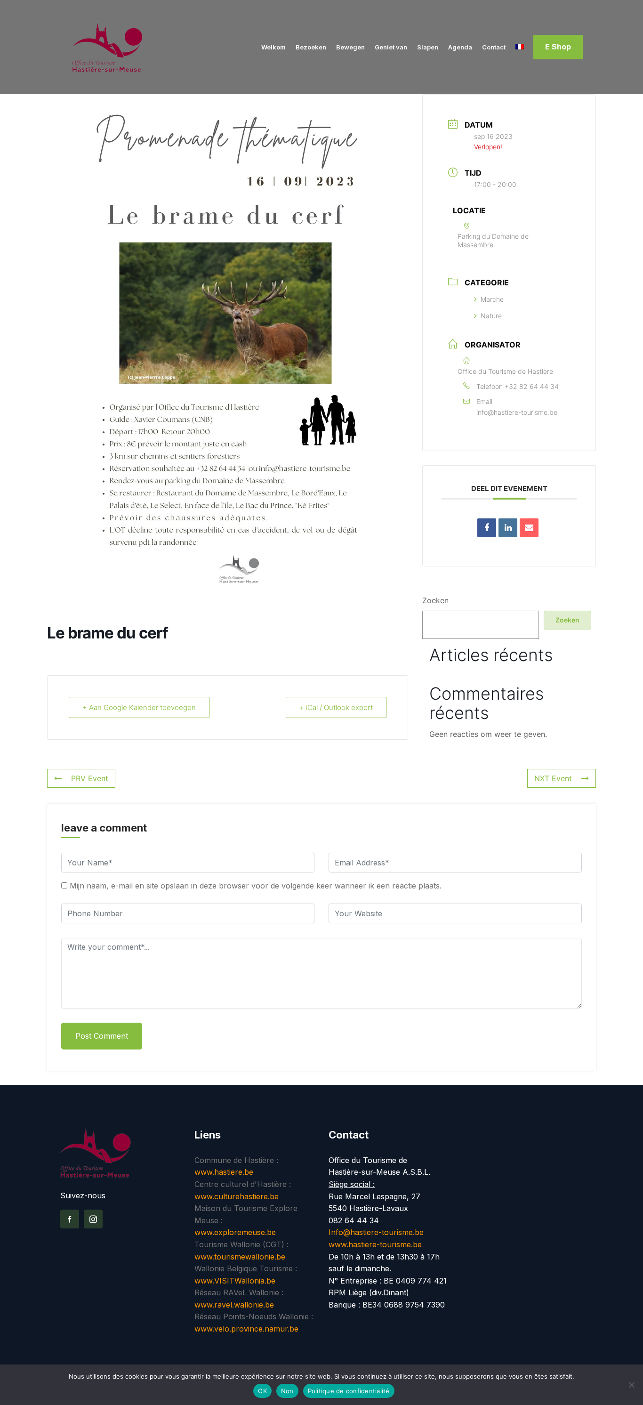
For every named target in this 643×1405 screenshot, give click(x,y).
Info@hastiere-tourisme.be (376, 1232)
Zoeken (435, 600)
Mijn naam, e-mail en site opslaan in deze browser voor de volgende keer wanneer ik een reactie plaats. (256, 885)
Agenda (460, 47)
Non (287, 1391)
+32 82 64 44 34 (532, 386)
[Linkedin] (507, 527)
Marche (492, 299)
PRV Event (89, 778)
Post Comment (101, 1036)
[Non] (631, 1384)
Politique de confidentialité (349, 1391)
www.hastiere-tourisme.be (375, 1244)
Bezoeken (311, 47)
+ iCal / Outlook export (336, 707)
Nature (491, 316)
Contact (494, 47)
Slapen (427, 47)
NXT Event (553, 778)
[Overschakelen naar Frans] (519, 47)
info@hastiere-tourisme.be (516, 412)
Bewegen (350, 47)
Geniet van (391, 47)
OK (262, 1391)
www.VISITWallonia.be (234, 1280)
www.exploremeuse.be (235, 1232)
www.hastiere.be (223, 1172)
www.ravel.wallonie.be (234, 1304)
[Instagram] (93, 1219)
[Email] (529, 527)
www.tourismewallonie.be (239, 1256)
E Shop (558, 46)
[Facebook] (69, 1219)
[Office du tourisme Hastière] (120, 47)
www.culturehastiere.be (236, 1196)
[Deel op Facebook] (486, 527)
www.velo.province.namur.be (246, 1328)
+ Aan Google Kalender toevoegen (139, 707)
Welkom (273, 47)
